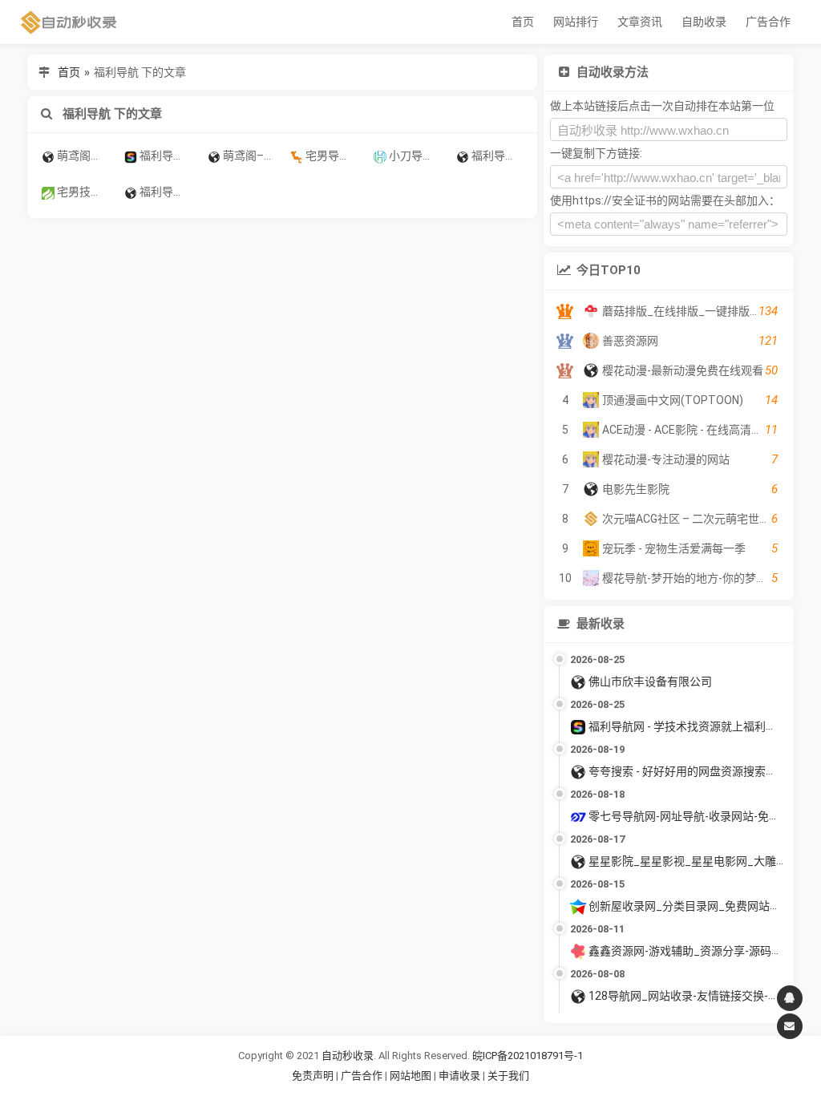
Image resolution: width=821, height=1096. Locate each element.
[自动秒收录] (69, 22)
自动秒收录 (348, 1055)
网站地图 (412, 1076)
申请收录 (459, 1076)
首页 (523, 21)
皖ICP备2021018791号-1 (527, 1055)
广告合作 (768, 21)
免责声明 (313, 1076)
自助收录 (703, 21)
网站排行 (575, 21)
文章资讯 (639, 21)
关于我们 (508, 1076)
